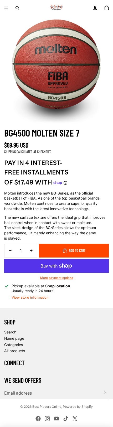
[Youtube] (56, 418)
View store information (30, 297)
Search (10, 332)
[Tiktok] (66, 418)
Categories (13, 344)
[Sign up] (104, 393)
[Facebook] (38, 418)
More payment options (56, 278)
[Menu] (6, 8)
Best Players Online (46, 407)
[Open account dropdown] (95, 8)
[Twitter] (75, 418)
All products (14, 350)
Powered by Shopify (78, 407)
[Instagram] (47, 418)
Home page (14, 338)
